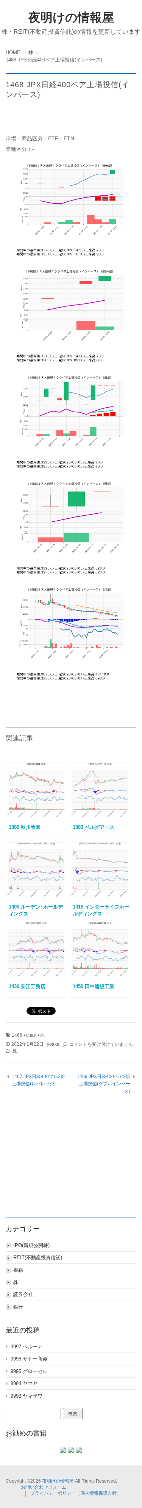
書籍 (18, 1270)
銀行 (18, 1307)
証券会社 (23, 1294)
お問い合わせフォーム (43, 1487)
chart (31, 1035)
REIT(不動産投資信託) (37, 1257)
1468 (17, 1035)
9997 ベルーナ (26, 1347)
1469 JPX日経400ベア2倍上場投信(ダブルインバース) (103, 1084)
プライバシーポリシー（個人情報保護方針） (75, 1493)
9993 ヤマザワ (26, 1396)
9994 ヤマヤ (24, 1383)
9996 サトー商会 (29, 1359)
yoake (53, 1044)
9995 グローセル (29, 1371)
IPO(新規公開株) (31, 1245)
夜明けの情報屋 (71, 17)
